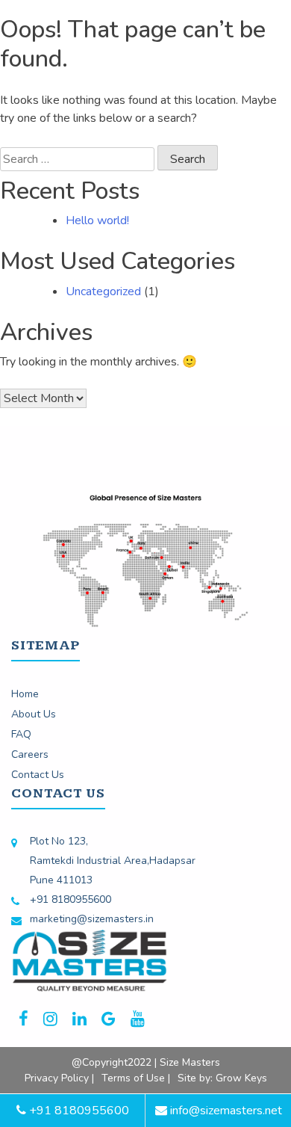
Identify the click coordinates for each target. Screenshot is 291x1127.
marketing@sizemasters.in (92, 919)
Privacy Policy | (59, 1078)
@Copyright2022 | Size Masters (146, 1062)
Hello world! (97, 220)
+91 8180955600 (70, 899)
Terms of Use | (135, 1078)
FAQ (21, 734)
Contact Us (37, 775)
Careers (29, 754)
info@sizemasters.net (224, 1110)
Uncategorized (103, 291)
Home (25, 694)
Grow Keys (241, 1078)
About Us (33, 714)
